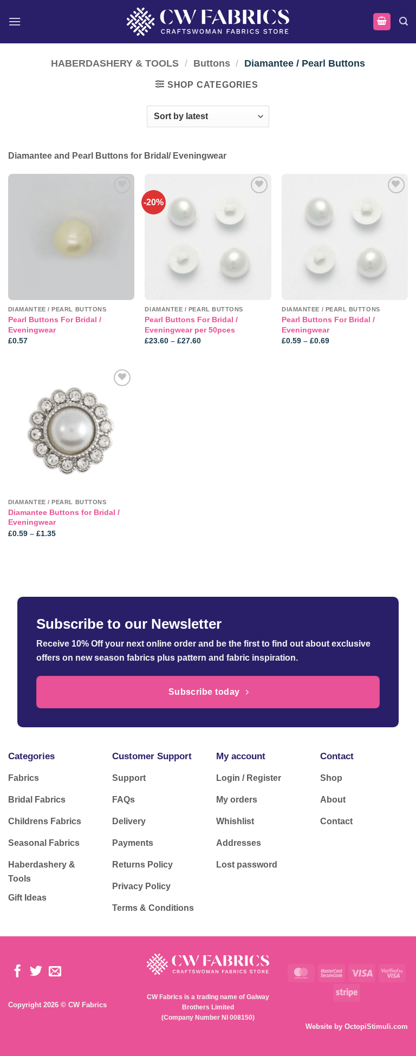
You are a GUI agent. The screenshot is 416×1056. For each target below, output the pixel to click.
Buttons (211, 63)
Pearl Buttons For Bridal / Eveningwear (54, 324)
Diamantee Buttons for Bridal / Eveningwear (64, 517)
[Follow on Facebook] (17, 972)
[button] (14, 21)
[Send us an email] (55, 972)
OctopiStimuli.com (376, 1026)
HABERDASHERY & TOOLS (115, 63)
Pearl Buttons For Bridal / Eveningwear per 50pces (191, 324)
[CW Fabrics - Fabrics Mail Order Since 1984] (208, 21)
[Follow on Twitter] (36, 972)
